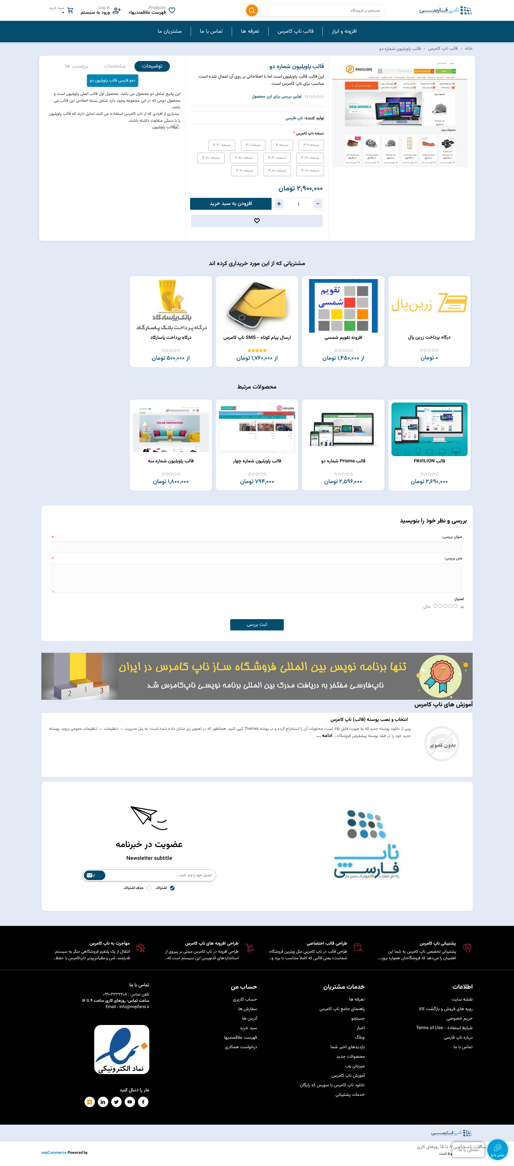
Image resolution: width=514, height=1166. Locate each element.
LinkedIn (103, 1102)
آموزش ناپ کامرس (348, 1075)
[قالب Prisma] (343, 429)
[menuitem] (344, 31)
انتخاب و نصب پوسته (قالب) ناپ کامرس (369, 720)
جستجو (252, 10)
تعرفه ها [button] (250, 31)
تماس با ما (463, 1047)
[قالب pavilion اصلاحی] (257, 429)
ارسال (91, 875)
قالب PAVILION (429, 461)
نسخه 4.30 (310, 158)
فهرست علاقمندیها (240, 1037)
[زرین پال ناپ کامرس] (429, 305)
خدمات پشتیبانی (350, 1094)
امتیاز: (459, 599)
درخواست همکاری (241, 1047)
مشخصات (115, 66)
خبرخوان (89, 1102)
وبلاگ (360, 1037)
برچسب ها (76, 66)
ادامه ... (324, 736)
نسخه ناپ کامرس (309, 134)
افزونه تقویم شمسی (343, 338)
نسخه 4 (282, 145)
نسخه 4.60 (211, 158)
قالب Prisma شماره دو (343, 461)
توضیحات (152, 66)
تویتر (116, 1102)
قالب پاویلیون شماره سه (171, 461)
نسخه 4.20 (222, 145)
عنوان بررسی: (452, 537)
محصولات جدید (350, 1056)
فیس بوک (143, 1102)
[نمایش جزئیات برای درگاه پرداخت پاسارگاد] (171, 306)
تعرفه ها (357, 999)
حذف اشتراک (134, 888)
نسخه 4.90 (244, 171)
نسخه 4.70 (310, 171)
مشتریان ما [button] (170, 31)
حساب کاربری (245, 999)
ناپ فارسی (294, 118)
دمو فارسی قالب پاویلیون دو (112, 80)
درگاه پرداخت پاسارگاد (171, 338)
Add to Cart (396, 282)
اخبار (361, 1028)
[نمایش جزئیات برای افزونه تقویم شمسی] (343, 306)
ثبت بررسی (257, 624)
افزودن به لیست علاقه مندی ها (257, 221)
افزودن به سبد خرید (231, 204)
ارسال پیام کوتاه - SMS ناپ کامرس (257, 338)
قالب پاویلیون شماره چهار (257, 461)
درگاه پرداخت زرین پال (429, 337)
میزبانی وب (355, 1066)
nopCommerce (54, 1153)
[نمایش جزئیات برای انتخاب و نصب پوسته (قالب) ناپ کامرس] (441, 770)
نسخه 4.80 (277, 171)
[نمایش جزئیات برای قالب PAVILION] (429, 429)
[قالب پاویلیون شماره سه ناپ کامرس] (171, 429)
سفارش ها (247, 1009)
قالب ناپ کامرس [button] (296, 31)
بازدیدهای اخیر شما (347, 1047)
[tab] (152, 66)
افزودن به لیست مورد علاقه (396, 293)
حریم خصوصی (459, 1018)
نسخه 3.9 (311, 145)
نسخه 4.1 (253, 145)
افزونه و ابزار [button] (344, 31)
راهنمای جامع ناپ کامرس (342, 1009)
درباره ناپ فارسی (458, 1037)
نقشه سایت (462, 999)
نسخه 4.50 (244, 158)
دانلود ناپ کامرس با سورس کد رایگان (332, 1085)
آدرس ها (249, 1018)
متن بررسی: (453, 558)
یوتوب (130, 1102)
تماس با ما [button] (211, 31)
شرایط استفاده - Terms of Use (444, 1028)
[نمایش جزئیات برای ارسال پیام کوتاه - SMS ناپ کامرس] (257, 306)
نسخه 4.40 (277, 158)
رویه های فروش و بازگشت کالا (446, 1009)
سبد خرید (248, 1028)
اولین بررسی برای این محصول (277, 96)
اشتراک (161, 888)
